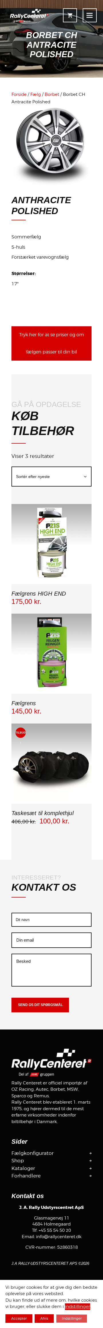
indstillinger (77, 1306)
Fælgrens (23, 703)
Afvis (44, 1318)
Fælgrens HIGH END (38, 593)
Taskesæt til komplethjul (42, 813)
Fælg (35, 94)
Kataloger (23, 1168)
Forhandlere (26, 1175)
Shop (17, 1160)
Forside (19, 94)
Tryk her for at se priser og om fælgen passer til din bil (51, 343)
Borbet (52, 94)
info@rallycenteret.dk (59, 1236)
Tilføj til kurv (51, 583)
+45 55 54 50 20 (55, 1230)
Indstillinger (72, 1318)
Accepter (19, 1318)
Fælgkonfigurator (32, 1153)
